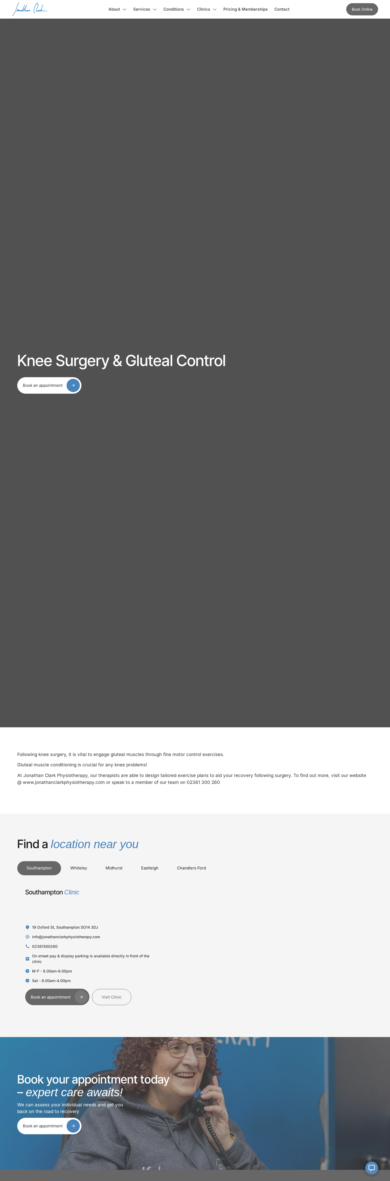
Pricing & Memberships (245, 9)
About (114, 9)
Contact (281, 9)
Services (141, 9)
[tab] (39, 868)
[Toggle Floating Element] (371, 1168)
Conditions (173, 9)
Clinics (203, 9)
